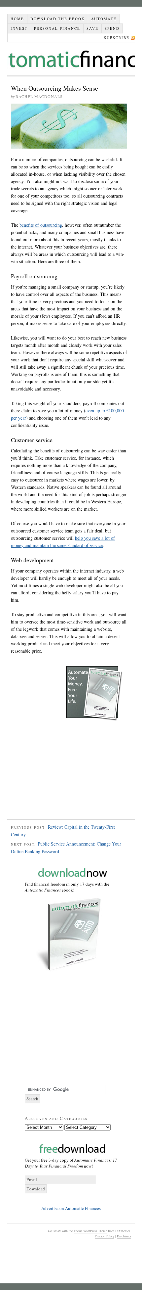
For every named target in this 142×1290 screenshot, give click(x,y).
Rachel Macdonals (39, 96)
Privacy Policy (104, 1236)
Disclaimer (124, 1236)
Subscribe (116, 37)
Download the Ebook (57, 18)
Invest (19, 28)
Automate (104, 18)
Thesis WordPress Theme (90, 1230)
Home (17, 18)
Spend (112, 28)
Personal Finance (57, 28)
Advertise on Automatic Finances (71, 1208)
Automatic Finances (71, 58)
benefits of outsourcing (40, 225)
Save (92, 28)
